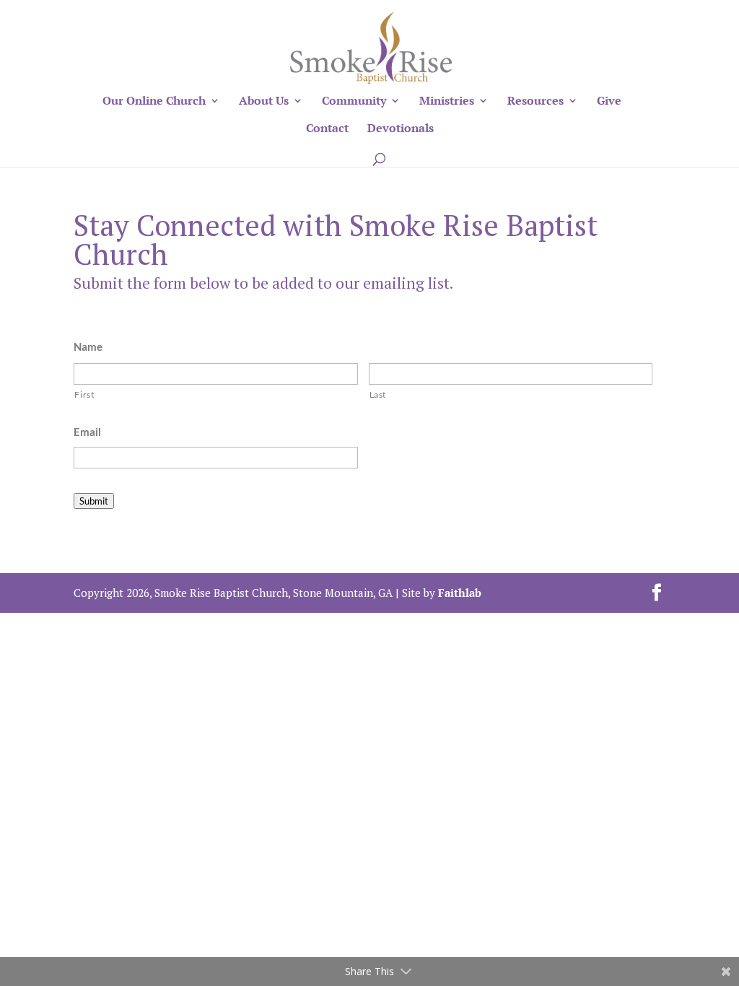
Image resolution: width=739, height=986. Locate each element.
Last (378, 394)
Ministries (446, 101)
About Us (264, 101)
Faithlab (459, 592)
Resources (535, 101)
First (84, 394)
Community (354, 101)
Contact (327, 129)
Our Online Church (154, 101)
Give (609, 101)
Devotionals (400, 129)
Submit (93, 501)
